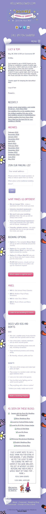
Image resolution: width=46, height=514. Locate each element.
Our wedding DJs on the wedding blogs (21, 111)
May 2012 (11, 159)
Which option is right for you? (21, 274)
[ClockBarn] (18, 481)
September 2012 (13, 154)
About (14, 502)
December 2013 (13, 139)
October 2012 (12, 152)
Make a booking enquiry (19, 396)
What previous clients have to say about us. (12, 489)
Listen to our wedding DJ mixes (21, 312)
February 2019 (13, 132)
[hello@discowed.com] (23, 4)
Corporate (22, 502)
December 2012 (13, 148)
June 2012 (11, 157)
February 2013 (13, 146)
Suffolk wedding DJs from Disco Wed (20, 117)
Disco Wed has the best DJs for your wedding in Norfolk (20, 120)
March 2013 (12, 143)
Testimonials (11, 504)
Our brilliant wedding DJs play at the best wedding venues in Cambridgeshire (21, 114)
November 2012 (13, 150)
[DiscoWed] (23, 15)
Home (8, 502)
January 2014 (12, 137)
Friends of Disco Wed (26, 504)
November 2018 (13, 134)
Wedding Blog (33, 502)
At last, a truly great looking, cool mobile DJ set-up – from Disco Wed (21, 108)
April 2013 (11, 141)
